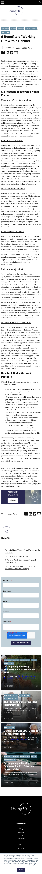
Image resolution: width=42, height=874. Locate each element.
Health (13, 29)
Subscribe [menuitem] (21, 839)
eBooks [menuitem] (21, 832)
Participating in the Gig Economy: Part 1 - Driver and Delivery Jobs (19, 677)
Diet (12, 727)
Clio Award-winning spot (19, 739)
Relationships (31, 29)
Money (33, 660)
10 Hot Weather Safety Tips (16, 556)
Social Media (9, 663)
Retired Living (24, 695)
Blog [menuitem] (21, 829)
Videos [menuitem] (21, 835)
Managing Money (10, 698)
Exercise (21, 29)
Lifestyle (5, 29)
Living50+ (10, 48)
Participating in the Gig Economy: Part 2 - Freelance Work (19, 669)
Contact (21, 849)
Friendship (6, 32)
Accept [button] (21, 870)
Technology (25, 660)
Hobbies (16, 660)
